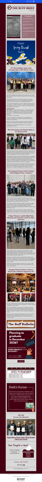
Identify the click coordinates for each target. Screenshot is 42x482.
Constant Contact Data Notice (25, 476)
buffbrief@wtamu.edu (20, 468)
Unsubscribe (14, 476)
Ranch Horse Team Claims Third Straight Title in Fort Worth (21, 438)
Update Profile (19, 476)
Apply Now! (21, 361)
